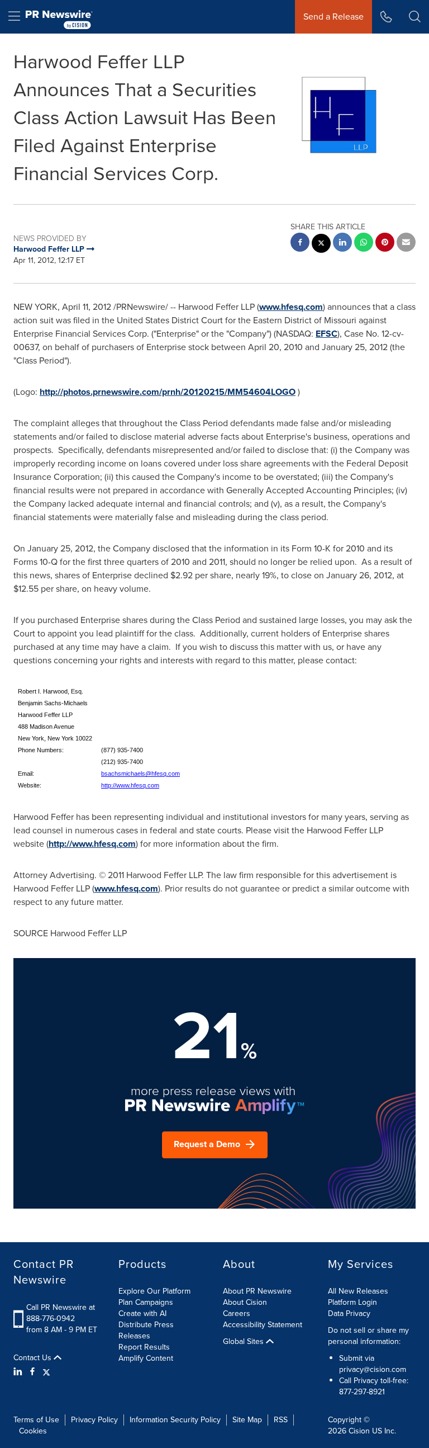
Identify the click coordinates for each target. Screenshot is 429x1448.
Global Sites (244, 1341)
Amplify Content (145, 1358)
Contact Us (33, 1358)
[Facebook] (32, 1372)
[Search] (415, 17)
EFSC (326, 333)
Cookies (33, 1431)
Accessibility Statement (262, 1325)
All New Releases (358, 1291)
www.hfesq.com (291, 306)
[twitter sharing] (321, 245)
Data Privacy (349, 1313)
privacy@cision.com (372, 1369)
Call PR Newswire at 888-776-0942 (60, 1312)
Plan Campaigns (145, 1302)
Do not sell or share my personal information (368, 1335)
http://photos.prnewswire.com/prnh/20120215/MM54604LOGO (167, 391)
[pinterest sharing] (384, 243)
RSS (281, 1420)
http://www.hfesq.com (130, 785)
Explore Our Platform (154, 1291)
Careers (236, 1313)
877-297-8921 (362, 1392)
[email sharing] (406, 243)
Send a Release (333, 16)
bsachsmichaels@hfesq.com (140, 773)
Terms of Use (36, 1420)
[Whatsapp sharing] (363, 243)
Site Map (247, 1420)
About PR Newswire (257, 1291)
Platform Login (352, 1302)
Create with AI (142, 1313)
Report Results (144, 1347)
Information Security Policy (175, 1420)
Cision (359, 1431)
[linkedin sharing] (342, 243)
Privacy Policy (94, 1420)
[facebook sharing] (299, 243)
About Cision (245, 1302)
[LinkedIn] (19, 1372)
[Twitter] (46, 1372)
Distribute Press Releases (146, 1330)
